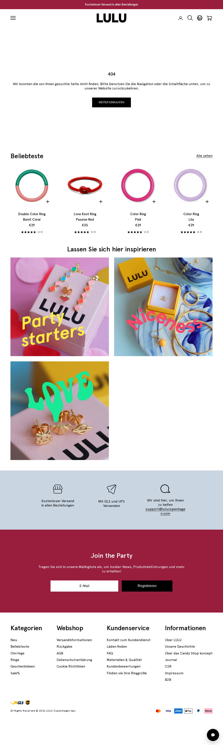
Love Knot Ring (85, 217)
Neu (13, 640)
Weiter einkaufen (111, 102)
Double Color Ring (32, 217)
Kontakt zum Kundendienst (128, 640)
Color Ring (138, 217)
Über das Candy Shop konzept (189, 653)
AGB (60, 653)
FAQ (110, 653)
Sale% (15, 673)
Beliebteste (19, 646)
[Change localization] (199, 18)
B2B (168, 680)
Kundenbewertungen (123, 666)
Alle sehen (204, 156)
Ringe (14, 660)
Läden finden (117, 646)
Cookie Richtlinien (71, 666)
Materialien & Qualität (124, 660)
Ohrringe (17, 653)
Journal (171, 660)
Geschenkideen (22, 666)
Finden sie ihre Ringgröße (127, 673)
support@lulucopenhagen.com (165, 511)
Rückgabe (64, 646)
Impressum (174, 673)
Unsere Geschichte (180, 646)
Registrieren (147, 586)
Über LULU (173, 640)
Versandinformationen (74, 640)
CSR (168, 666)
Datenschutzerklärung (74, 660)
